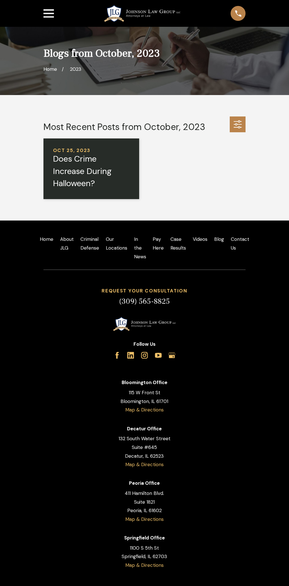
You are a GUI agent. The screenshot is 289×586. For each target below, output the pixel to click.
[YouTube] (158, 355)
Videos (200, 239)
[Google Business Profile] (171, 355)
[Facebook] (117, 355)
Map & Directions (144, 410)
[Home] (142, 13)
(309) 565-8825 (144, 301)
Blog (219, 239)
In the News (140, 247)
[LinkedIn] (130, 355)
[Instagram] (144, 355)
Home (46, 239)
